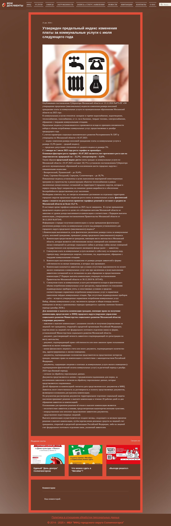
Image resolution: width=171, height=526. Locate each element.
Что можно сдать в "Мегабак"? (81, 469)
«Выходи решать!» (118, 468)
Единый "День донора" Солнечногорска (46, 469)
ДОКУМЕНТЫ (15, 5)
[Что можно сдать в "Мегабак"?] (85, 454)
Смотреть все (135, 441)
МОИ (10, 3)
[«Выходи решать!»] (123, 454)
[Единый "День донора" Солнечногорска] (48, 454)
